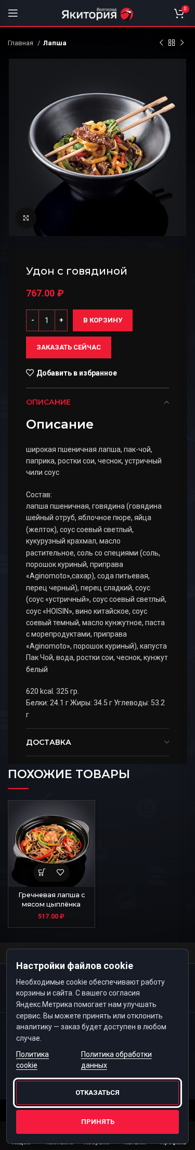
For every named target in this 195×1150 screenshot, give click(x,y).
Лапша (55, 43)
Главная (21, 43)
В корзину (102, 320)
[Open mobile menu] (13, 13)
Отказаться (97, 1092)
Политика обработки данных (116, 1060)
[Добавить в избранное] (60, 872)
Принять (97, 1122)
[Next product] (182, 43)
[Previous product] (161, 43)
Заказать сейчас (68, 347)
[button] (42, 872)
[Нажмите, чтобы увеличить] (26, 218)
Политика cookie (32, 1060)
